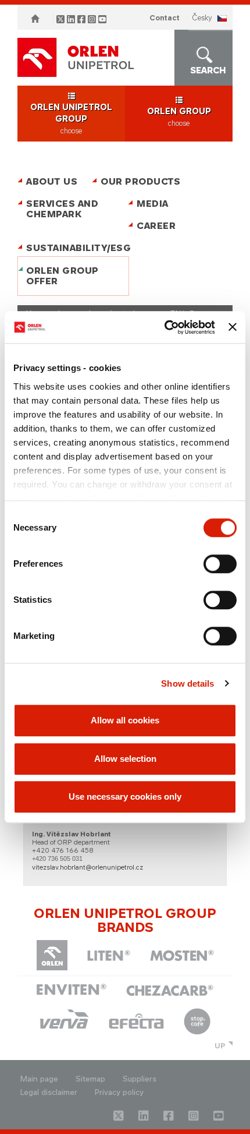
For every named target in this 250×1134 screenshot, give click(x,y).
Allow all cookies (125, 720)
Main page (39, 1079)
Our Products (140, 181)
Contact (164, 17)
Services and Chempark (62, 209)
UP (220, 1045)
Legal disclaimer (48, 1092)
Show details (187, 683)
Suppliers (139, 1079)
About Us (51, 181)
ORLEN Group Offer (62, 276)
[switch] (220, 563)
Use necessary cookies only (125, 796)
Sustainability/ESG (74, 247)
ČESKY (202, 17)
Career (156, 225)
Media (153, 203)
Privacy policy (119, 1092)
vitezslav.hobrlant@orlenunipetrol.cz (87, 867)
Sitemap (90, 1079)
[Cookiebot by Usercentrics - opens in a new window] (164, 327)
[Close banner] (232, 327)
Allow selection (125, 759)
